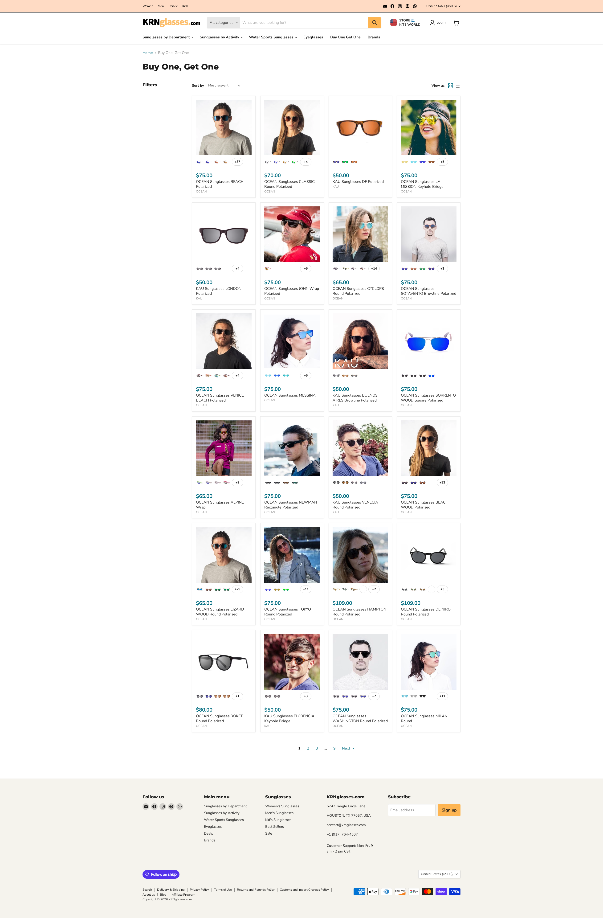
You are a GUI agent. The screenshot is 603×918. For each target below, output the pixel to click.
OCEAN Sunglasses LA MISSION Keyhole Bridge (422, 184)
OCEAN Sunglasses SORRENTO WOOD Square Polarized (428, 398)
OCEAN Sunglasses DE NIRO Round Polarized (426, 612)
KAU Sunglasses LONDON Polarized (218, 291)
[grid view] (450, 85)
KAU (336, 186)
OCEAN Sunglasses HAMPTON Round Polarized (359, 612)
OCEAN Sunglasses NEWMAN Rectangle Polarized (290, 505)
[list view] (457, 85)
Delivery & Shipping (171, 890)
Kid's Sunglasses (278, 819)
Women (148, 6)
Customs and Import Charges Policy (304, 890)
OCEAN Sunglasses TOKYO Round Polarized (287, 612)
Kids (185, 6)
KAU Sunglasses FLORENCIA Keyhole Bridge (289, 718)
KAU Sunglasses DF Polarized (358, 181)
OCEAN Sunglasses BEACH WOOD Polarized (424, 505)
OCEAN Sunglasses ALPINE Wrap (220, 505)
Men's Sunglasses (279, 813)
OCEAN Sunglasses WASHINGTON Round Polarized (360, 718)
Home (148, 53)
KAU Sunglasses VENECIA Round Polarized (355, 505)
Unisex (173, 6)
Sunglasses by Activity (220, 37)
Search (147, 890)
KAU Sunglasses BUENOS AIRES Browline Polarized (355, 398)
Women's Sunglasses (282, 806)
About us (149, 895)
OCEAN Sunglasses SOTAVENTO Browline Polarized (428, 291)
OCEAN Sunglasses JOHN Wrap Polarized (291, 291)
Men (161, 6)
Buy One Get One (345, 37)
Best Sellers (274, 826)
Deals (208, 833)
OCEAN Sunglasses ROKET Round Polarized (219, 718)
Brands (374, 37)
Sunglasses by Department (167, 37)
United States (441, 6)
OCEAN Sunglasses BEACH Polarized (220, 184)
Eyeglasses (313, 37)
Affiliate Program (183, 895)
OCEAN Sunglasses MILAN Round (424, 718)
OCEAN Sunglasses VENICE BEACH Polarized (220, 398)
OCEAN (201, 191)
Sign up (449, 810)
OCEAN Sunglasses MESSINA (290, 395)
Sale (268, 833)
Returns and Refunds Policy (256, 890)
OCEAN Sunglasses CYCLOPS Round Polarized (358, 291)
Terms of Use (223, 890)
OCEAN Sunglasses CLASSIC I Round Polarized (290, 184)
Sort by (198, 86)
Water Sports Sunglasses (271, 37)
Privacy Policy (199, 890)
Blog (163, 895)
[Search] (374, 22)
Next (346, 748)
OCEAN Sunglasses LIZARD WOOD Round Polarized (220, 612)
